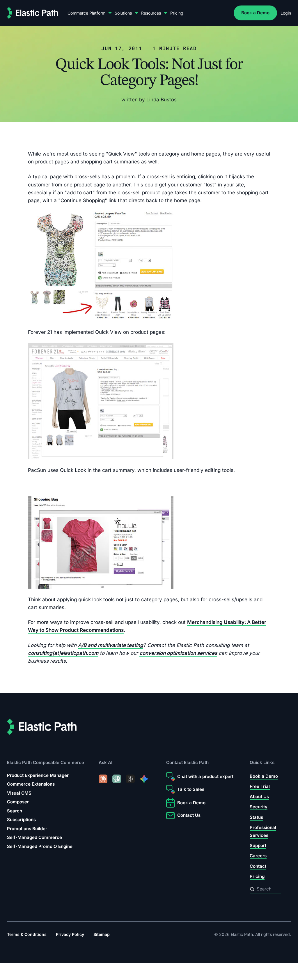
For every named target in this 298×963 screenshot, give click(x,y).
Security (258, 806)
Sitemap (101, 934)
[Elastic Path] (32, 13)
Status (256, 817)
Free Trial (260, 786)
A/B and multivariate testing (110, 645)
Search (14, 811)
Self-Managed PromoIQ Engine (39, 846)
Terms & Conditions (27, 934)
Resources (151, 12)
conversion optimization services (178, 653)
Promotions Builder (27, 828)
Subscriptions (21, 819)
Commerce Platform (86, 12)
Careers (258, 855)
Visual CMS (19, 793)
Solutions (123, 12)
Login (286, 12)
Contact (258, 866)
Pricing (176, 12)
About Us (259, 796)
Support (258, 845)
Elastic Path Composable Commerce (45, 762)
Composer (18, 802)
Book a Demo (255, 12)
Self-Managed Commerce (34, 837)
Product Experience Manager (38, 775)
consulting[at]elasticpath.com (63, 653)
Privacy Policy (70, 934)
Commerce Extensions (31, 784)
